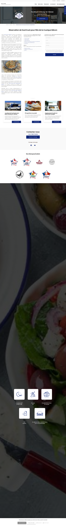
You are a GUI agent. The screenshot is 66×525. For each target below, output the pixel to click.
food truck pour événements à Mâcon (11, 84)
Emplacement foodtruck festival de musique (51, 113)
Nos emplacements (61, 4)
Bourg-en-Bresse (27, 48)
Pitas (36, 4)
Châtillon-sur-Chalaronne (28, 49)
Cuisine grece (26, 39)
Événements (46, 4)
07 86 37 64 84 (42, 18)
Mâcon (14, 24)
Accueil (54, 0)
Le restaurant (53, 4)
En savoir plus (16, 121)
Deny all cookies (31, 522)
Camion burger (26, 38)
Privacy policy (46, 522)
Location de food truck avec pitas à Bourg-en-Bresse (12, 113)
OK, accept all (22, 522)
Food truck (26, 43)
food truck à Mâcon (8, 34)
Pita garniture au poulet (31, 113)
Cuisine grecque (27, 40)
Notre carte (40, 4)
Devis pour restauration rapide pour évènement (32, 41)
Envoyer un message (33, 137)
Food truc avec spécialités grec (29, 42)
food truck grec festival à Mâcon (11, 91)
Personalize (39, 522)
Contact (63, 0)
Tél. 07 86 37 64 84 (33, 134)
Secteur (11, 24)
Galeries (58, 0)
